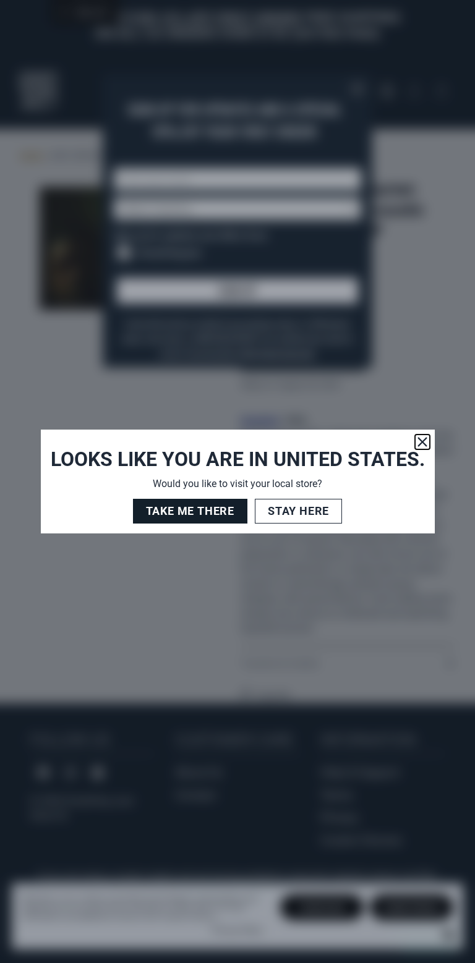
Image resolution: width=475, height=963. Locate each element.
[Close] (422, 442)
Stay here (298, 510)
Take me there (190, 510)
